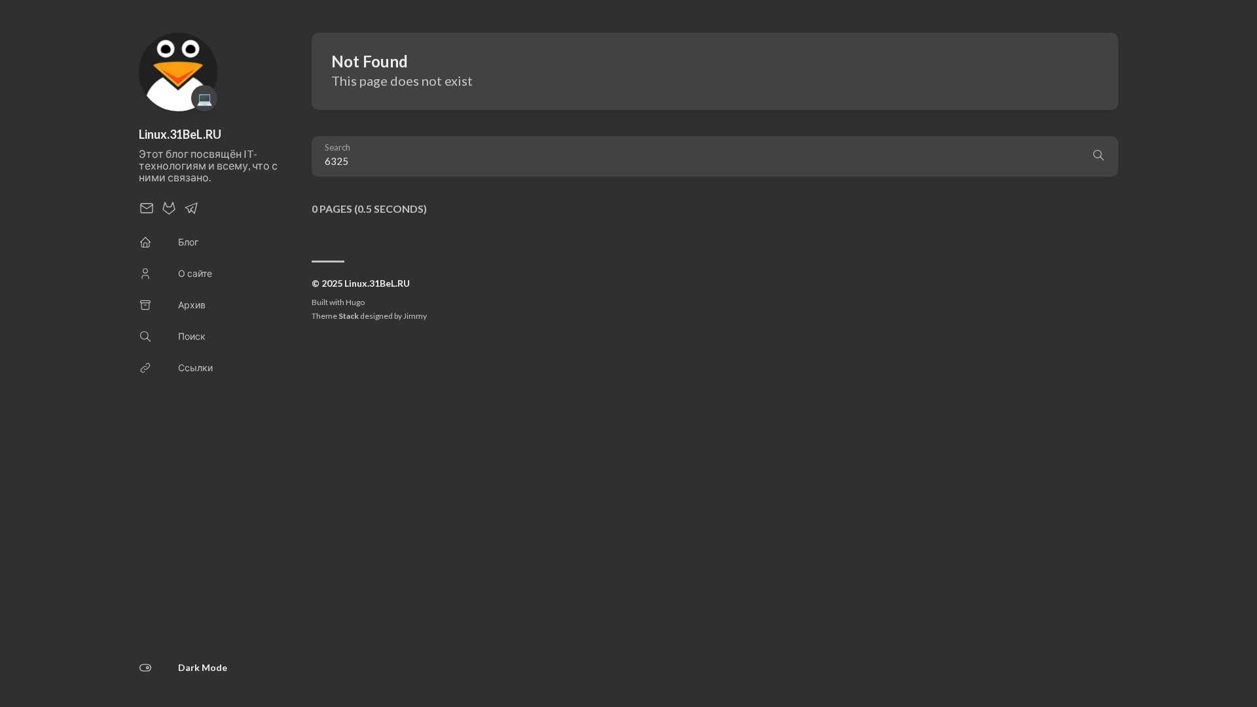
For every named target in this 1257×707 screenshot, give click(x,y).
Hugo (355, 302)
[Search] (1098, 156)
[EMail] (147, 212)
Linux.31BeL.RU (180, 134)
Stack (348, 316)
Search (337, 148)
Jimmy (415, 316)
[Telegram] (191, 212)
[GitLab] (169, 212)
